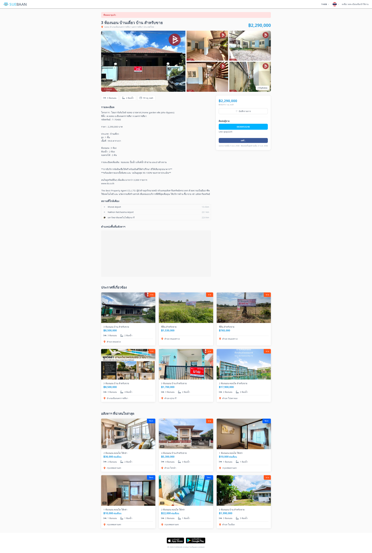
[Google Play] (195, 540)
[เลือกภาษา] (336, 4)
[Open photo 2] (207, 46)
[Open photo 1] (143, 61)
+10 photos (262, 88)
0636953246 (243, 126)
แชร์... (243, 140)
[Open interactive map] (156, 253)
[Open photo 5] (250, 77)
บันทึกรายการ (243, 111)
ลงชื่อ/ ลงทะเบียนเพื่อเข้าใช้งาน (355, 4)
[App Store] (175, 540)
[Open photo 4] (207, 77)
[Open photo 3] (250, 46)
